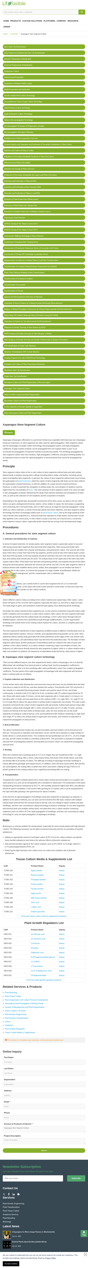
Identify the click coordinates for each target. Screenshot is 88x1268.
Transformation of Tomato (13, 291)
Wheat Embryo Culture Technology (17, 108)
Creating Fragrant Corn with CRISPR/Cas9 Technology (24, 358)
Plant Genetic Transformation (16, 1018)
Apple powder (36, 870)
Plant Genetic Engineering (15, 1014)
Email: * (7, 1102)
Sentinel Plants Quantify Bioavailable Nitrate (29, 1242)
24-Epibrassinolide (38, 975)
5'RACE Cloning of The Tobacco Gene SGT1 (21, 230)
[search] (81, 12)
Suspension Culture (11, 71)
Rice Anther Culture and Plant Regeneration (20, 401)
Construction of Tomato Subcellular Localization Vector (26, 254)
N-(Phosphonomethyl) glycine (43, 957)
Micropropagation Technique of (24, 126)
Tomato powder (37, 889)
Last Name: (9, 1069)
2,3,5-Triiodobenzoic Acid (41, 971)
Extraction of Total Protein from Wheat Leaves (21, 199)
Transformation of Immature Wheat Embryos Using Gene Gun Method (30, 266)
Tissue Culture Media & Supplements (20, 1032)
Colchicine (35, 943)
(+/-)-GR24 (35, 962)
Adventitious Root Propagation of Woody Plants (24, 1003)
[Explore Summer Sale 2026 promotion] (8, 582)
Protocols (14, 34)
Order (6, 27)
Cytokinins (9, 1025)
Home (6, 21)
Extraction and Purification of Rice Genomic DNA (22, 187)
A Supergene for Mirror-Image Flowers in (33, 1232)
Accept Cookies (11, 1264)
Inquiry (10, 433)
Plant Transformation (11, 1207)
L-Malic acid (36, 907)
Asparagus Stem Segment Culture (17, 388)
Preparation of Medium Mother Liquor (18, 83)
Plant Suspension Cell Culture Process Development (26, 1000)
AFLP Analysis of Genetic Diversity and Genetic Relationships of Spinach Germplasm (36, 340)
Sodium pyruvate (38, 912)
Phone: (7, 1113)
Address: (8, 1091)
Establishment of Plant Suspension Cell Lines (21, 138)
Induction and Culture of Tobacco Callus (19, 150)
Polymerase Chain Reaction (14, 218)
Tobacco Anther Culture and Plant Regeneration (21, 394)
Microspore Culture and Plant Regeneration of (27, 382)
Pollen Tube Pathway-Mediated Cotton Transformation (24, 273)
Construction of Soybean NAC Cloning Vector (21, 242)
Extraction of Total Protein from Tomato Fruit (20, 205)
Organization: (10, 1080)
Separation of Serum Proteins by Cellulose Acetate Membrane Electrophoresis (33, 303)
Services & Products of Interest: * (18, 1124)
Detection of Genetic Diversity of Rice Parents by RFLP (25, 327)
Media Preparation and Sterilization (17, 89)
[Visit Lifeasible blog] (18, 1194)
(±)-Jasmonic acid (38, 939)
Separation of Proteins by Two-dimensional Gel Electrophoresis (27, 321)
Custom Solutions (32, 21)
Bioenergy (7, 1222)
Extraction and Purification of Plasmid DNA (20, 181)
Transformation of (18, 279)
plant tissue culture (50, 513)
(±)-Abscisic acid (37, 934)
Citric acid (35, 902)
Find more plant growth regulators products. (44, 980)
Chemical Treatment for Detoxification (18, 65)
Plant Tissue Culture (13, 996)
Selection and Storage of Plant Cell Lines (19, 169)
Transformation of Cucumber (15, 285)
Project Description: (12, 1136)
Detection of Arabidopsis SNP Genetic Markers (21, 352)
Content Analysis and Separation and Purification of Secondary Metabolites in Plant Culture (38, 144)
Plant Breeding (11, 993)
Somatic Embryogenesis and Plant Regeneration (24, 1007)
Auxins (7, 1022)
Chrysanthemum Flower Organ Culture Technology (23, 102)
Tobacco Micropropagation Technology (18, 120)
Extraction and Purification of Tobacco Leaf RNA (22, 193)
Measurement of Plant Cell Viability (17, 163)
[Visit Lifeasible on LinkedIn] (13, 1194)
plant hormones (24, 481)
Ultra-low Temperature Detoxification (17, 59)
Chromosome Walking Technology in (23, 236)
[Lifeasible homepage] (14, 3)
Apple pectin (36, 893)
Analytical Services (10, 1214)
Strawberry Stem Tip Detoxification (17, 370)
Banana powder (37, 875)
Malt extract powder (39, 898)
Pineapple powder (38, 880)
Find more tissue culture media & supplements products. (44, 916)
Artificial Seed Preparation (13, 77)
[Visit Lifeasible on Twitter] (4, 1194)
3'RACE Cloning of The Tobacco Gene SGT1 (21, 224)
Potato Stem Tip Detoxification (15, 376)
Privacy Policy (50, 1258)
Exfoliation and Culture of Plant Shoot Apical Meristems (24, 364)
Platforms (49, 21)
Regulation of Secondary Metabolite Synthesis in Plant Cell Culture (29, 157)
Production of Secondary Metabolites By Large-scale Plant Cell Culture (30, 175)
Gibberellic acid (37, 953)
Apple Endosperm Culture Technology (18, 114)
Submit (44, 1150)
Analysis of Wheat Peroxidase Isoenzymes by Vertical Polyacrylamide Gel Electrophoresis (38, 309)
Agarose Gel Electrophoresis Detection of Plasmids (23, 297)
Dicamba (34, 948)
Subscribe (76, 1178)
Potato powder (37, 884)
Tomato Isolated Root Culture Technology (19, 95)
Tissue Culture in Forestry (15, 1011)
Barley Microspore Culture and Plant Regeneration (23, 413)
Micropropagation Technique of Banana (18, 132)
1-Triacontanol (37, 966)
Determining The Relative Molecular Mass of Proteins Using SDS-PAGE (31, 315)
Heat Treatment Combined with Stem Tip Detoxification (24, 53)
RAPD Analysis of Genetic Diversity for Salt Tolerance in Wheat (27, 334)
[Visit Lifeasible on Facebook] (9, 1194)
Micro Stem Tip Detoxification (15, 47)
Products (15, 21)
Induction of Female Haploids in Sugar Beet (23, 407)
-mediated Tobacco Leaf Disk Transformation (31, 260)
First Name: (9, 1057)
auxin (31, 490)
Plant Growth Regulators (15, 1029)
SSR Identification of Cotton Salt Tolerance (20, 346)
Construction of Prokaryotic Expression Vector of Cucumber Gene (31, 248)
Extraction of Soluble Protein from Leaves (27, 211)
